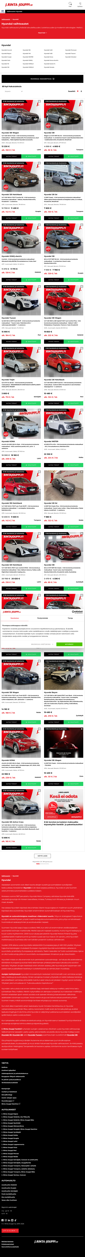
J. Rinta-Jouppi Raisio (10, 1157)
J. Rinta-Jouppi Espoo (10, 1114)
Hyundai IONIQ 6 (28, 67)
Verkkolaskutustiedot (10, 1083)
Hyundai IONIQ (27, 60)
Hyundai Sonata (49, 67)
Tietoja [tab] (70, 618)
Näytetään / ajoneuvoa (42, 861)
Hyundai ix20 (48, 50)
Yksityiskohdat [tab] (42, 618)
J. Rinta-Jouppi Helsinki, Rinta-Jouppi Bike (18, 1120)
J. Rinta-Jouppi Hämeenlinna (13, 1126)
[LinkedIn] (9, 1220)
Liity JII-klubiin (9, 1230)
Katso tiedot (11, 156)
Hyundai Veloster (70, 57)
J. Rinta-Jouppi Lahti (9, 1141)
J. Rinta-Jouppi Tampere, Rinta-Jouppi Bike (18, 1172)
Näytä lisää (42, 856)
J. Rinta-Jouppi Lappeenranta (13, 1144)
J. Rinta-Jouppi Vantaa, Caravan (14, 1175)
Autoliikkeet (9, 1109)
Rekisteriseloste (7, 1242)
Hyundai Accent (7, 50)
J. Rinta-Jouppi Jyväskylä (11, 1132)
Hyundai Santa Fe (49, 64)
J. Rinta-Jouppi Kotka (10, 1135)
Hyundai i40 (27, 53)
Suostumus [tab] (15, 618)
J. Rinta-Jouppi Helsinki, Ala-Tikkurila (16, 1117)
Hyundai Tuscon (70, 53)
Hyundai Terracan (70, 50)
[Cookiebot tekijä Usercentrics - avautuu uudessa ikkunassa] (73, 612)
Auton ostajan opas (9, 1098)
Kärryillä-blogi (7, 1095)
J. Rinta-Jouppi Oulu (9, 1147)
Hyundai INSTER (28, 57)
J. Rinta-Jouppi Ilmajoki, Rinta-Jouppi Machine (19, 1129)
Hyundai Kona (48, 57)
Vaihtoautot (6, 19)
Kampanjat (6, 1089)
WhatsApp (32, 156)
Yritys (5, 1063)
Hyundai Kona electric (51, 60)
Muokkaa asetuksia (41, 644)
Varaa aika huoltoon (9, 1200)
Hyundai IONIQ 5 (28, 64)
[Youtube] (12, 1220)
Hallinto (4, 1067)
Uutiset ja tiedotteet (9, 1092)
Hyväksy (69, 644)
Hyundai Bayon (6, 53)
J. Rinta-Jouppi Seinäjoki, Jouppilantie (16, 1163)
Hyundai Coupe (7, 57)
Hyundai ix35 (48, 53)
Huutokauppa (7, 1101)
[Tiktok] (15, 1220)
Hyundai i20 (5, 67)
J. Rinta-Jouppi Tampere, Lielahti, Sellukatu (18, 1169)
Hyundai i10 (5, 64)
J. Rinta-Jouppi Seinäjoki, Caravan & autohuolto (20, 1160)
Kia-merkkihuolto (8, 1197)
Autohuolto (8, 1180)
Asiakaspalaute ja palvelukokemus (15, 1073)
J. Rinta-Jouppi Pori (9, 1150)
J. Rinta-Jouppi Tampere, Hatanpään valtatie (19, 1166)
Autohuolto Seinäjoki (10, 1191)
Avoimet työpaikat (9, 1070)
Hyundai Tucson (35, 1035)
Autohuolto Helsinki (9, 1185)
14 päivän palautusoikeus (11, 1080)
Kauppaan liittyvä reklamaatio (13, 1076)
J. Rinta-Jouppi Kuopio (10, 1138)
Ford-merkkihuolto (9, 1194)
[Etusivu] (17, 5)
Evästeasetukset (8, 1244)
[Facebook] (3, 1220)
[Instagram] (6, 1220)
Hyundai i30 (26, 50)
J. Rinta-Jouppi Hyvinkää (11, 1123)
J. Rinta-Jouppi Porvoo (10, 1154)
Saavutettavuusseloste (10, 1247)
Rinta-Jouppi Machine (10, 1104)
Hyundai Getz (6, 60)
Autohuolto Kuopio (9, 1188)
